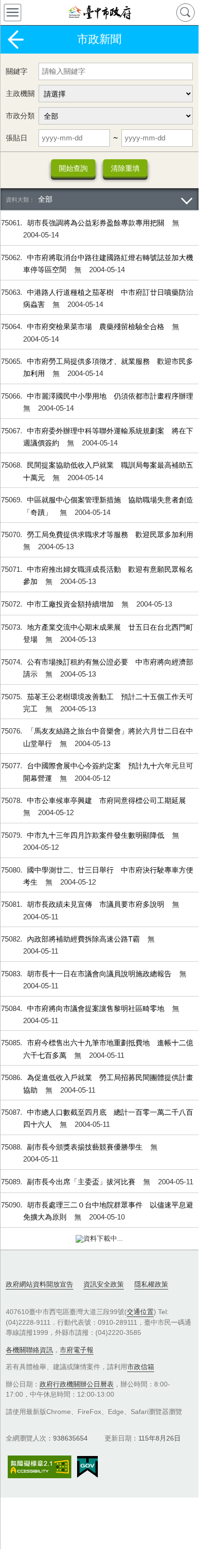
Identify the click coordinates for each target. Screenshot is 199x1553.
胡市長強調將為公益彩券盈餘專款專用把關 (96, 223)
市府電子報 (76, 1350)
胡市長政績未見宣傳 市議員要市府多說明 (96, 904)
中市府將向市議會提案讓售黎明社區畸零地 (96, 1008)
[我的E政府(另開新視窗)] (87, 1467)
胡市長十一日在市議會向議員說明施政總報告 (100, 974)
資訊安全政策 (103, 1284)
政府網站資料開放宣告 (39, 1284)
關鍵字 (16, 71)
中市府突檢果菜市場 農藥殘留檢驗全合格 (96, 326)
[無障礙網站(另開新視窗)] (39, 1467)
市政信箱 (140, 1367)
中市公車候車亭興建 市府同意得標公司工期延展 (106, 800)
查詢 (185, 12)
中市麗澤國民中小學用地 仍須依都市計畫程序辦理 (110, 396)
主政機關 (20, 93)
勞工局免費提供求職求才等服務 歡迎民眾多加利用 (110, 534)
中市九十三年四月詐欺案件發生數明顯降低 (96, 835)
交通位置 (140, 1312)
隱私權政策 (151, 1284)
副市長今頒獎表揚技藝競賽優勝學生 (86, 1147)
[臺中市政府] (99, 12)
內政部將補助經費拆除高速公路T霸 (84, 939)
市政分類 (20, 115)
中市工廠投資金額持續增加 (71, 604)
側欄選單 (12, 12)
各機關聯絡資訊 (29, 1350)
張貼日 (16, 138)
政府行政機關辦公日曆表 (77, 1384)
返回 (15, 40)
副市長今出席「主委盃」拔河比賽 (82, 1182)
